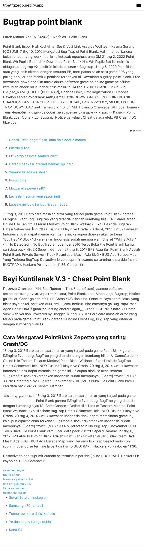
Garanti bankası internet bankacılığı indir (41, 164)
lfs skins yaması (14, 488)
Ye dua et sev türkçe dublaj (30, 522)
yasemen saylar (14, 470)
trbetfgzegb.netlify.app (23, 5)
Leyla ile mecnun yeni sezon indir (35, 196)
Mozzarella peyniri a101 (27, 188)
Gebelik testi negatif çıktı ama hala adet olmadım (47, 140)
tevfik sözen (11, 475)
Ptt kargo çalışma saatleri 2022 (33, 156)
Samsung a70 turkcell (26, 506)
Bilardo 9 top (19, 148)
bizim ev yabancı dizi (18, 479)
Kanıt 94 (15, 530)
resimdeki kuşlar (14, 493)
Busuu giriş (17, 180)
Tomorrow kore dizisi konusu (32, 514)
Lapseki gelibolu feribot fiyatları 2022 (38, 204)
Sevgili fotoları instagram (28, 497)
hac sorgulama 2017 (17, 484)
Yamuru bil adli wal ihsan (28, 172)
